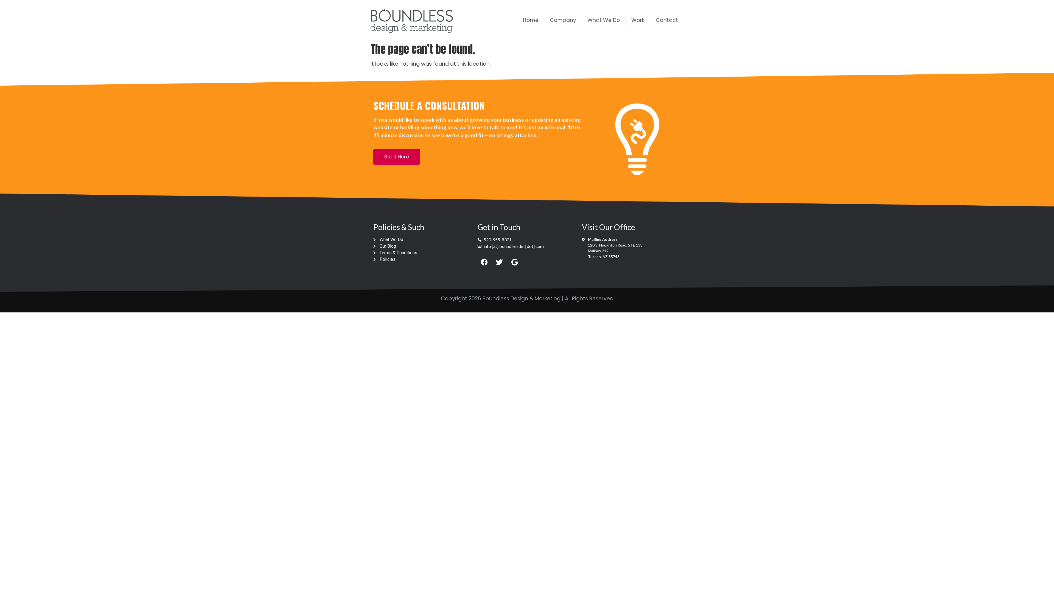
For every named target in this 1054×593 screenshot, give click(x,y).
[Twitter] (499, 262)
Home (531, 20)
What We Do (603, 20)
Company (563, 20)
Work (637, 20)
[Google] (515, 262)
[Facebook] (484, 262)
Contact (667, 20)
